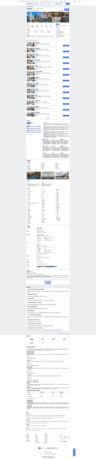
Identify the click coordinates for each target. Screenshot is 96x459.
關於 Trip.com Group (37, 442)
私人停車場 (29, 165)
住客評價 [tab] (30, 40)
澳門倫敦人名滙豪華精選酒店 (61, 415)
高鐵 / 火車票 (24, 1)
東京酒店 (35, 428)
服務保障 (27, 437)
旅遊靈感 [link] (61, 1)
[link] (74, 1)
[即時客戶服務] (74, 455)
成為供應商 (46, 442)
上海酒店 (43, 428)
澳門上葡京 (27, 415)
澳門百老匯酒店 (42, 415)
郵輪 (43, 1)
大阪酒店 (49, 428)
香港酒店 (30, 428)
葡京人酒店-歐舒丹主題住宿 (35, 418)
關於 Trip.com (37, 436)
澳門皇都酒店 (31, 415)
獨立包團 (50, 1)
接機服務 (43, 165)
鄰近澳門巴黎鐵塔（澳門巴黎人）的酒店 (63, 421)
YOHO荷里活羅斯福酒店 (47, 415)
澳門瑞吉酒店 (29, 8)
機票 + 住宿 (37, 1)
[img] (35, 17)
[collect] (74, 450)
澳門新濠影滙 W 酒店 (28, 418)
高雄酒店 (39, 430)
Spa (28, 164)
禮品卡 (41, 1)
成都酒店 (30, 430)
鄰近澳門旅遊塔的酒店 (45, 421)
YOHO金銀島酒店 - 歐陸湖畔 (54, 415)
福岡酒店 (57, 428)
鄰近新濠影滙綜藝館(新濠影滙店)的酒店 (53, 421)
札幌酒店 (33, 430)
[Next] (68, 175)
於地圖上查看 (57, 37)
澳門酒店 (52, 428)
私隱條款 (36, 441)
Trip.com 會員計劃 (47, 437)
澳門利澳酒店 (40, 418)
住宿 (18, 1)
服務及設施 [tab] (34, 40)
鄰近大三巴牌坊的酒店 (34, 421)
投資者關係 (46, 436)
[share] (74, 452)
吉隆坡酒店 (27, 430)
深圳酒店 (27, 428)
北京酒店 (60, 428)
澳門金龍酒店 (34, 415)
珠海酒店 (33, 428)
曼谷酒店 (46, 428)
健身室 (57, 164)
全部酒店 (46, 441)
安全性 (45, 443)
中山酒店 (62, 428)
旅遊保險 (46, 1)
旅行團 (53, 1)
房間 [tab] (27, 40)
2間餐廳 (29, 166)
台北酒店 (41, 428)
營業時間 (29, 199)
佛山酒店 (65, 428)
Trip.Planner (57, 1)
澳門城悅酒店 (48, 418)
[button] (67, 1)
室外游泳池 (43, 163)
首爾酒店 (54, 428)
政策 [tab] (37, 40)
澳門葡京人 (51, 418)
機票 (20, 1)
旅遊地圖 (64, 1)
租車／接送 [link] (28, 1)
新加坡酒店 (36, 430)
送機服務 (57, 166)
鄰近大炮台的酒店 (40, 421)
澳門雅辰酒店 (44, 418)
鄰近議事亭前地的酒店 (29, 421)
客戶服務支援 (27, 436)
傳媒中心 (36, 437)
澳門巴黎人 (38, 415)
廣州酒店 (38, 428)
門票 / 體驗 (33, 1)
